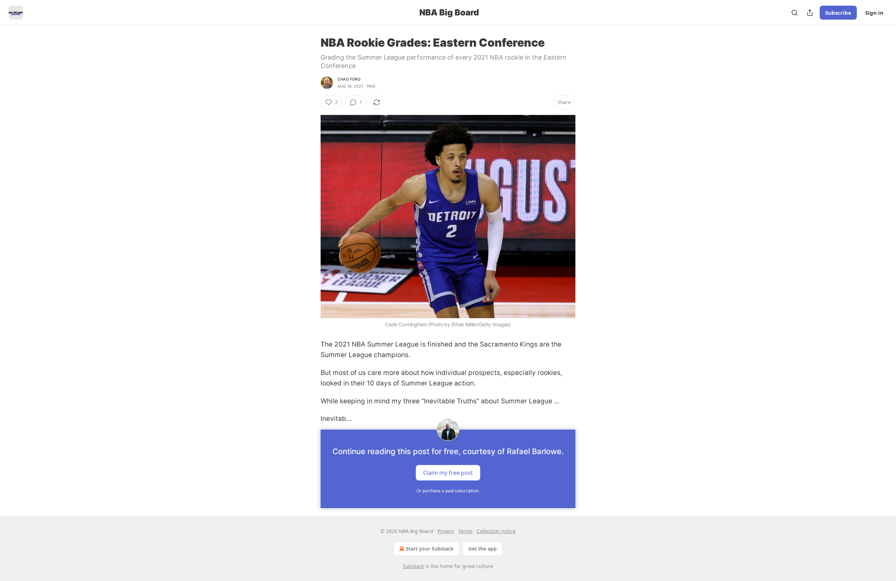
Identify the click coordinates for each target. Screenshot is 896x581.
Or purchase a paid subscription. (447, 491)
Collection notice (496, 531)
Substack (413, 566)
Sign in (874, 12)
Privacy (446, 531)
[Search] (795, 13)
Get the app (482, 548)
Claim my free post (448, 473)
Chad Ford (348, 79)
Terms (465, 531)
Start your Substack (430, 548)
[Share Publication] (810, 13)
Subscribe (838, 12)
